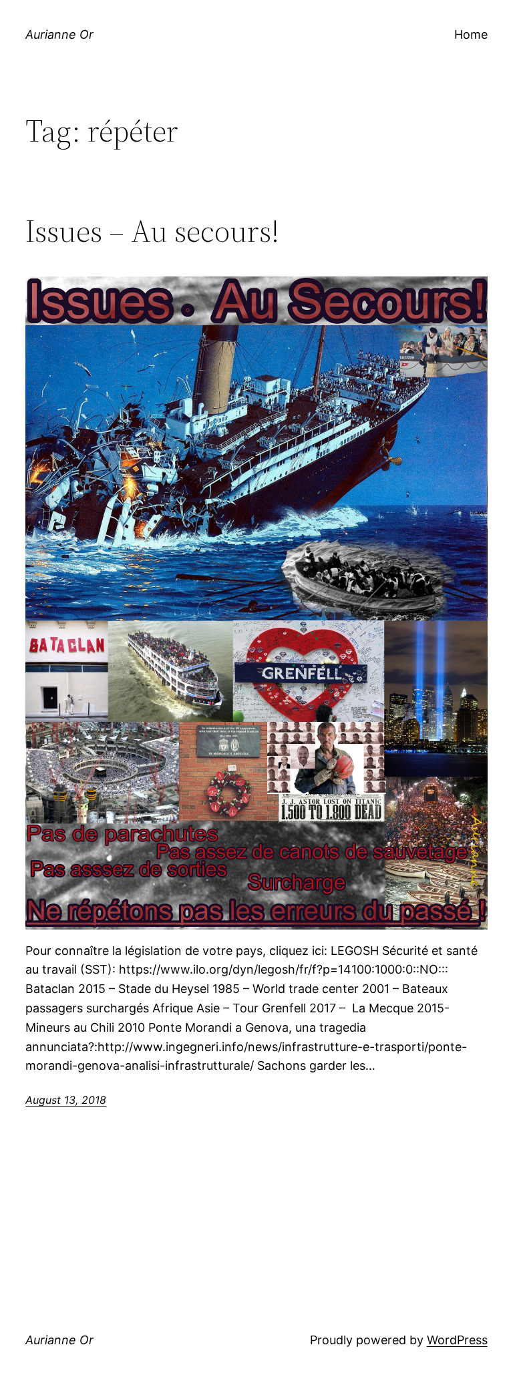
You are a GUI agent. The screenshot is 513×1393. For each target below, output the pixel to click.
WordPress (457, 1340)
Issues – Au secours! (152, 230)
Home (471, 34)
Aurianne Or (59, 34)
